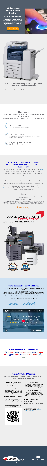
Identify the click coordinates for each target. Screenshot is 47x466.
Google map (32, 410)
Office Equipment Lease (29, 300)
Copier (4, 187)
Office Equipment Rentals (29, 304)
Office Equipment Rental (29, 303)
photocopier (6, 196)
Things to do (26, 410)
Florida (22, 460)
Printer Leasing (13, 300)
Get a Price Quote (12, 28)
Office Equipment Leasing (29, 302)
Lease (41, 169)
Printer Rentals (13, 303)
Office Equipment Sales (13, 304)
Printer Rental (13, 302)
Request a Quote (23, 207)
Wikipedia (39, 409)
